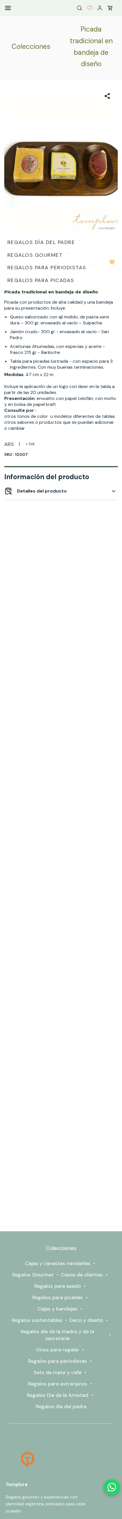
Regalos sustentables (37, 1320)
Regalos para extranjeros (57, 1383)
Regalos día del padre (61, 1406)
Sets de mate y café (57, 1372)
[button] (87, 8)
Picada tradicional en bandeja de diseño (91, 46)
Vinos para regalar (57, 1349)
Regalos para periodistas (57, 1361)
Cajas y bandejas (57, 1308)
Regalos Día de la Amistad (57, 1395)
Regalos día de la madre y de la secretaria (57, 1335)
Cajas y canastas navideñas (57, 1263)
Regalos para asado (57, 1286)
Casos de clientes (82, 1274)
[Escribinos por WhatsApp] (112, 1487)
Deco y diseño (86, 1320)
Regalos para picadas (57, 1297)
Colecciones (31, 46)
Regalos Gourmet (33, 1274)
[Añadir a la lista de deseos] (112, 262)
